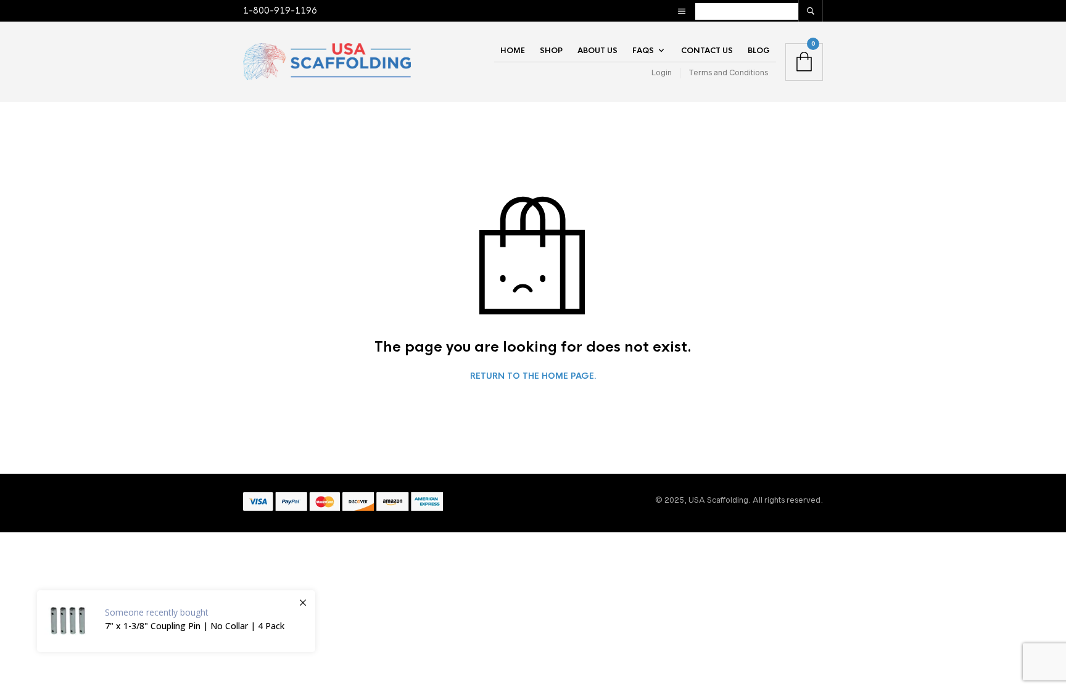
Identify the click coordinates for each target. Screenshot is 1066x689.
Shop (551, 51)
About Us (597, 51)
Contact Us (707, 51)
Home (512, 51)
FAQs (643, 51)
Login (661, 72)
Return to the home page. (533, 376)
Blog (759, 51)
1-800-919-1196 (280, 10)
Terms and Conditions (728, 72)
